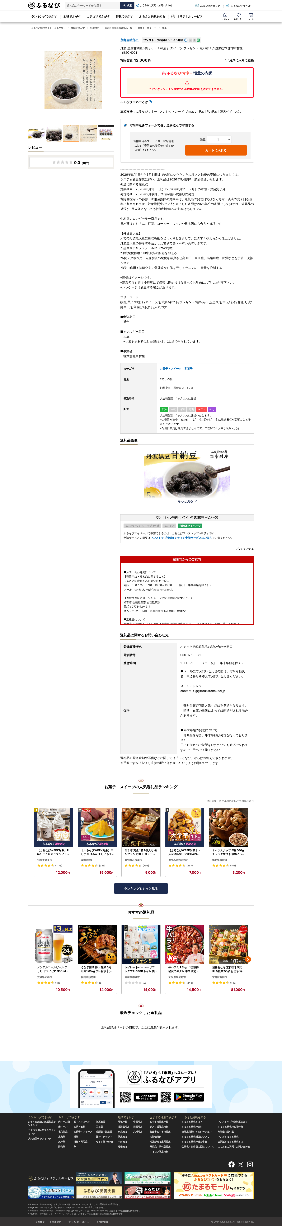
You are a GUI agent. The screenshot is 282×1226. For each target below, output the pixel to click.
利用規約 (56, 1221)
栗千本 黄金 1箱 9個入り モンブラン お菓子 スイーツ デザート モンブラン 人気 (141, 852)
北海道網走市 (44, 859)
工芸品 (99, 1126)
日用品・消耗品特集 (160, 1146)
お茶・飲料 (79, 1126)
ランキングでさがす (44, 16)
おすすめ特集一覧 (159, 1121)
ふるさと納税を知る (152, 16)
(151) (233, 865)
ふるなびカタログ (210, 5)
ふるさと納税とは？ (192, 1121)
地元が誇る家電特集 (160, 1141)
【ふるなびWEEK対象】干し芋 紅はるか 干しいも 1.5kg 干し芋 (97, 852)
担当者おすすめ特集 (160, 1131)
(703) (146, 865)
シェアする (247, 548)
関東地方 (122, 1136)
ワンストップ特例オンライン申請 (163, 40)
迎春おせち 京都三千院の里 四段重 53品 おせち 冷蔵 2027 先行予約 (228, 969)
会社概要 (40, 1221)
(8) (100, 982)
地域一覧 (122, 1121)
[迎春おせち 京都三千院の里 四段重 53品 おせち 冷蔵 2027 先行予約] (228, 944)
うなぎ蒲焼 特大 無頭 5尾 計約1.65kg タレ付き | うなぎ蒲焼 (96, 969)
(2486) (190, 982)
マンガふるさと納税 (228, 1136)
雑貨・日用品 (80, 1141)
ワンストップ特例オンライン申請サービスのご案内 (181, 537)
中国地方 (138, 1121)
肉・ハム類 (64, 1121)
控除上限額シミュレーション (197, 1131)
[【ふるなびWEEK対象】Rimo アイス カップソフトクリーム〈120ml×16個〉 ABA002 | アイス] (53, 827)
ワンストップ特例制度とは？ (233, 1121)
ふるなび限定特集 (159, 1151)
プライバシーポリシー (80, 1221)
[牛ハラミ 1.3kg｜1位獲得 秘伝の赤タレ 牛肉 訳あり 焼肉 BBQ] (184, 944)
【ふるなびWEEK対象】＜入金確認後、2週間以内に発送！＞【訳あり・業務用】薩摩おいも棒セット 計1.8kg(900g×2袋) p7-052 (184, 852)
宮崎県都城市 (132, 977)
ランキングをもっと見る (141, 888)
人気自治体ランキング (39, 1138)
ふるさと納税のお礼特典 (230, 1126)
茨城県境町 (87, 859)
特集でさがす (124, 16)
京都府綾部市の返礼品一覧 (118, 27)
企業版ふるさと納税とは (230, 1141)
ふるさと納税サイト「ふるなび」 (48, 27)
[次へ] (248, 959)
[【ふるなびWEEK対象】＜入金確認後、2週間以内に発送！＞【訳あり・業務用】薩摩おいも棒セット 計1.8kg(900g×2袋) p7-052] (184, 827)
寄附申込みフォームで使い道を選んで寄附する (162, 125)
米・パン (63, 1126)
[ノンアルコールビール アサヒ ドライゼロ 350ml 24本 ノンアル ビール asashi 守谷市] (53, 944)
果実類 (61, 1136)
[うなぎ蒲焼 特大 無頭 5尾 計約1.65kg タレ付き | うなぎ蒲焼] (97, 944)
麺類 (76, 1136)
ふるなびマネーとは (134, 102)
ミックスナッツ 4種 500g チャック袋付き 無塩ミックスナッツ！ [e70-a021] (228, 852)
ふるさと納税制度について (195, 1136)
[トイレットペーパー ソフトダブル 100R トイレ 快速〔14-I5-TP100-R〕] (141, 944)
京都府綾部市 (129, 40)
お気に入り (238, 19)
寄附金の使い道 (226, 1131)
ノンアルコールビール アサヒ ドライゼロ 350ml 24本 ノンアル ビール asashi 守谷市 (53, 969)
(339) (102, 865)
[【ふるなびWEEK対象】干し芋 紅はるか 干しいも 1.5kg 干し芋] (97, 827)
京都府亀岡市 (219, 977)
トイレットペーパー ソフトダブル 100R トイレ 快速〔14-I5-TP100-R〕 (140, 969)
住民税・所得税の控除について (198, 1146)
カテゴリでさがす (98, 16)
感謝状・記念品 (104, 1131)
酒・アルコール (82, 1121)
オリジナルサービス (190, 16)
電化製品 (63, 1131)
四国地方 (138, 1126)
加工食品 (100, 1121)
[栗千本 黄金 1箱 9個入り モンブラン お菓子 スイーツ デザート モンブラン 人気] (141, 827)
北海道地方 (123, 1126)
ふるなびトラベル (241, 5)
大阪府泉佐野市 (177, 977)
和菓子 (165, 27)
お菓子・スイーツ (147, 27)
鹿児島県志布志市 (178, 859)
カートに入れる (216, 150)
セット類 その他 (104, 1141)
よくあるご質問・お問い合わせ (156, 5)
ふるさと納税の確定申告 (194, 1141)
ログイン (225, 19)
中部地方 (122, 1141)
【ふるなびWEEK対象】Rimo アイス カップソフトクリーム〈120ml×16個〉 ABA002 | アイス (53, 852)
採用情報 (103, 1221)
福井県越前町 (219, 859)
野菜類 (61, 1146)
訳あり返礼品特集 (159, 1126)
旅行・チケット (104, 1136)
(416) (58, 982)
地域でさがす (72, 16)
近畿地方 (94, 27)
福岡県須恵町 (88, 977)
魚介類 (61, 1141)
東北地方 (122, 1131)
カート (251, 19)
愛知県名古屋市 (133, 859)
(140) (233, 982)
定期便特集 (155, 1136)
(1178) (58, 865)
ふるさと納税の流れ (192, 1126)
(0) (144, 982)
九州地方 (138, 1131)
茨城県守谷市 (44, 977)
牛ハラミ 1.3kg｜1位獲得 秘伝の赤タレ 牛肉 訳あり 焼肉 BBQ (183, 969)
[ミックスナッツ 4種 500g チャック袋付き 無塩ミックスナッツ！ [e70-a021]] (228, 827)
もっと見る (185, 501)
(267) (189, 865)
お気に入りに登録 (241, 60)
